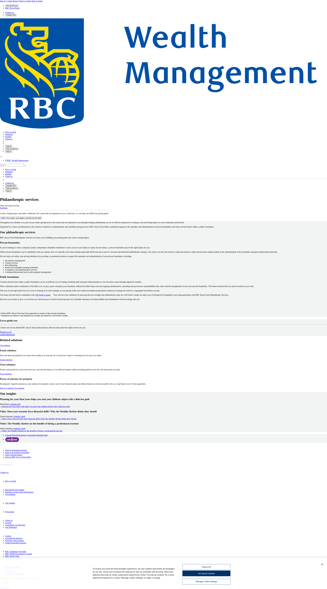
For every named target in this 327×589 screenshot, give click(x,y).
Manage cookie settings (206, 582)
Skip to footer (37, 1)
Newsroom (9, 512)
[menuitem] (163, 165)
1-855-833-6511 (7, 334)
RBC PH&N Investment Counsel (18, 554)
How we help (10, 169)
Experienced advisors (13, 538)
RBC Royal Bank (12, 8)
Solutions (9, 172)
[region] (163, 573)
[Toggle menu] (1, 156)
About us (9, 176)
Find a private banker (13, 455)
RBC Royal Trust (12, 556)
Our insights (10, 503)
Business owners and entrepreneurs (19, 492)
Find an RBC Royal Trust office (18, 457)
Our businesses (12, 6)
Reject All (206, 567)
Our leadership (11, 527)
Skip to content (25, 1)
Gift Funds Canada (42, 295)
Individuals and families (14, 490)
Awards (8, 523)
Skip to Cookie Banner (9, 1)
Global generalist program (15, 543)
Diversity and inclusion (14, 540)
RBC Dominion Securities (15, 551)
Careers (8, 536)
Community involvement (15, 525)
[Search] (25, 165)
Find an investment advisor (16, 450)
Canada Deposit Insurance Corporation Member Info (26, 435)
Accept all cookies (206, 573)
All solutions (10, 494)
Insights (8, 174)
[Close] (322, 564)
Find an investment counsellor (17, 452)
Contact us (9, 12)
